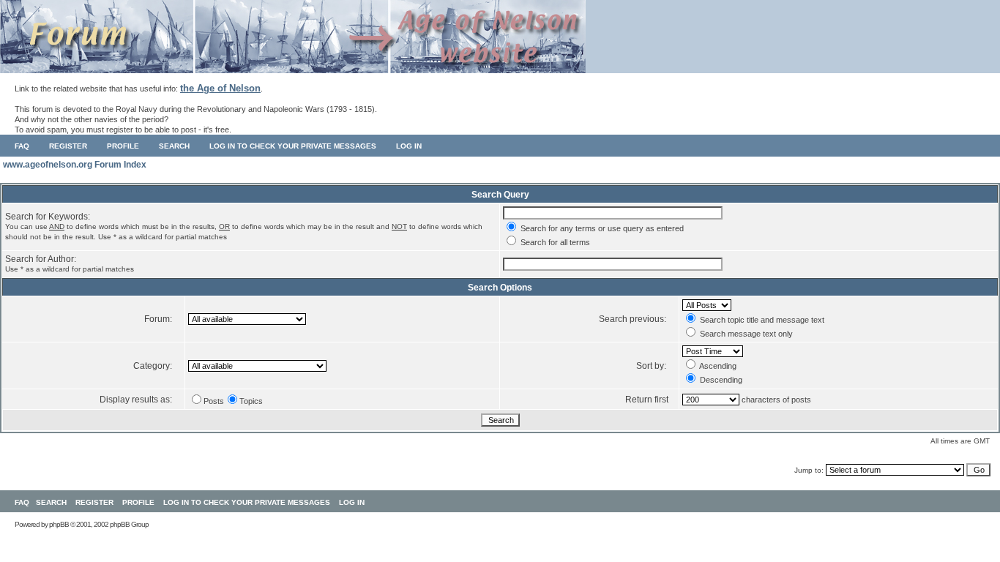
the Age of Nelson (220, 88)
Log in (409, 146)
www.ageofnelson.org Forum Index (74, 165)
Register (68, 146)
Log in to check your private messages (292, 146)
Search (174, 146)
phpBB (59, 524)
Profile (123, 146)
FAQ (22, 146)
